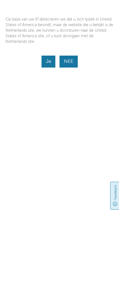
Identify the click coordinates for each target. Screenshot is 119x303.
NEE (68, 61)
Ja (48, 61)
